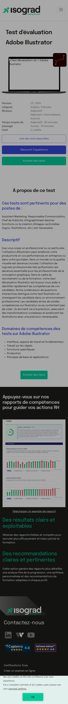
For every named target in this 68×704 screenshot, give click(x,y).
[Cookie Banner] (34, 690)
